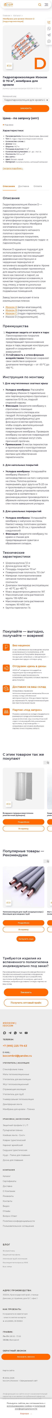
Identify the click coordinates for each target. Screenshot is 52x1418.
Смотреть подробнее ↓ (13, 168)
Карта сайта (8, 1370)
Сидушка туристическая (15, 1150)
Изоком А (11, 307)
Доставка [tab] (23, 186)
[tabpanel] (26, 258)
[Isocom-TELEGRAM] (10, 1033)
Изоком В (11, 310)
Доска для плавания (13, 1160)
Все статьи (7, 1266)
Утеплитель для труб (13, 1094)
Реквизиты (8, 1196)
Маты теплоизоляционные (16, 1074)
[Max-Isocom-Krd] (4, 1033)
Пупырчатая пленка (12, 1130)
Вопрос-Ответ (10, 1216)
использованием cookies (19, 1406)
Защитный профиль (11, 1255)
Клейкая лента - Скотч (14, 1135)
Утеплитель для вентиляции (17, 1079)
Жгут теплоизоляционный (16, 1084)
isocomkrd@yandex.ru (17, 1055)
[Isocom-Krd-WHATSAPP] (15, 1033)
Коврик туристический (14, 1140)
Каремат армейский (13, 1145)
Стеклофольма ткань (13, 1069)
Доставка (7, 1186)
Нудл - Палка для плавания (16, 1155)
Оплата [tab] (38, 186)
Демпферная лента (12, 1104)
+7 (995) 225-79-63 (15, 1045)
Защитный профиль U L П (15, 1125)
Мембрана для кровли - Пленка (19, 1109)
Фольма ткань (9, 1251)
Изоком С (11, 313)
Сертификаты (9, 1181)
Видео (6, 1206)
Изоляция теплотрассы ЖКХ (15, 1262)
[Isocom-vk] (20, 1033)
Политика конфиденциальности (19, 1221)
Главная (6, 15)
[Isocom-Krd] (26, 1033)
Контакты (7, 1201)
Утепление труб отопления (15, 1259)
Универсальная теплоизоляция (18, 1099)
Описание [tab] (9, 186)
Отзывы (6, 1211)
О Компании (9, 1191)
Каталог (17, 15)
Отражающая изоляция (14, 1089)
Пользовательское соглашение (18, 1226)
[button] (49, 22)
